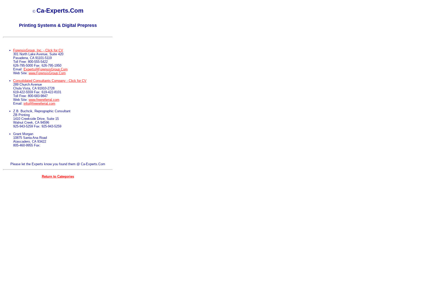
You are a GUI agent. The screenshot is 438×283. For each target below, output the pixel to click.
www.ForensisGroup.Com (47, 73)
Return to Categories (58, 176)
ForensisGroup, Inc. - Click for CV (38, 50)
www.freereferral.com (44, 100)
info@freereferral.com (39, 103)
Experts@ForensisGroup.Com (46, 69)
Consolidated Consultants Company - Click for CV (49, 81)
